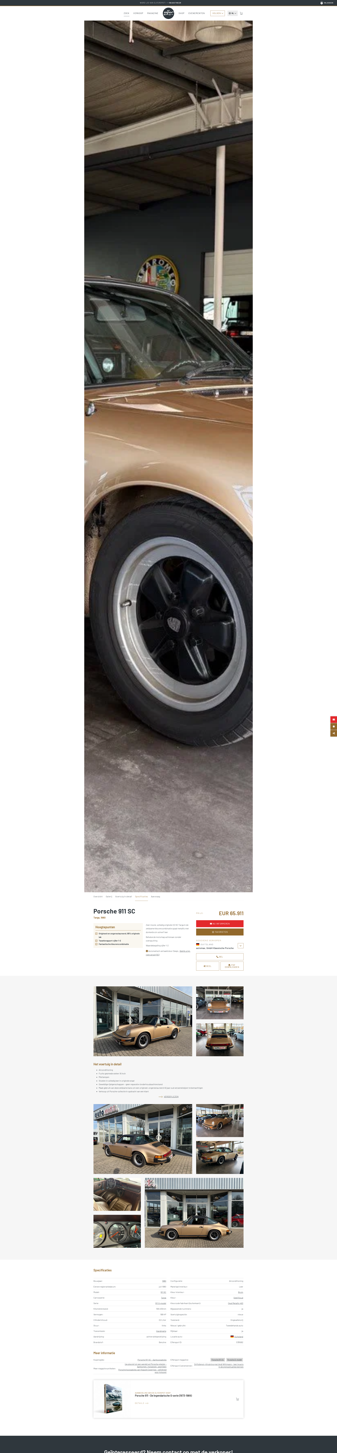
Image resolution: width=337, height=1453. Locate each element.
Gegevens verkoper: (209, 940)
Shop (182, 13)
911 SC (163, 1292)
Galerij (109, 896)
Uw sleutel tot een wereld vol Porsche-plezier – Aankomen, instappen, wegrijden (146, 1365)
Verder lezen (171, 1096)
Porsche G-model (234, 1359)
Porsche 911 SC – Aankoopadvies (152, 1359)
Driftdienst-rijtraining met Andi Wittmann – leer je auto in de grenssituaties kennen (219, 1365)
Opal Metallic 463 (235, 1303)
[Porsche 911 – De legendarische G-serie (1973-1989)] (168, 1399)
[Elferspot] (168, 13)
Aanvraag (155, 896)
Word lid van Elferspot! (160, 3)
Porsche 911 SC (218, 1359)
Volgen (216, 13)
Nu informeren (221, 923)
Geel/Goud (238, 1297)
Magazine (152, 13)
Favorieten (221, 932)
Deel (209, 966)
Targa (163, 1297)
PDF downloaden (232, 966)
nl (232, 13)
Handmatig (161, 1331)
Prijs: (200, 913)
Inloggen (328, 3)
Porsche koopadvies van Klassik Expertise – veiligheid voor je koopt (142, 1370)
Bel (221, 957)
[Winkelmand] (241, 13)
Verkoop (138, 13)
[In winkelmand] (237, 1399)
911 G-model (160, 1303)
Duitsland (238, 1336)
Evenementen (197, 13)
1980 (164, 1281)
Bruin (240, 1292)
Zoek (126, 13)
